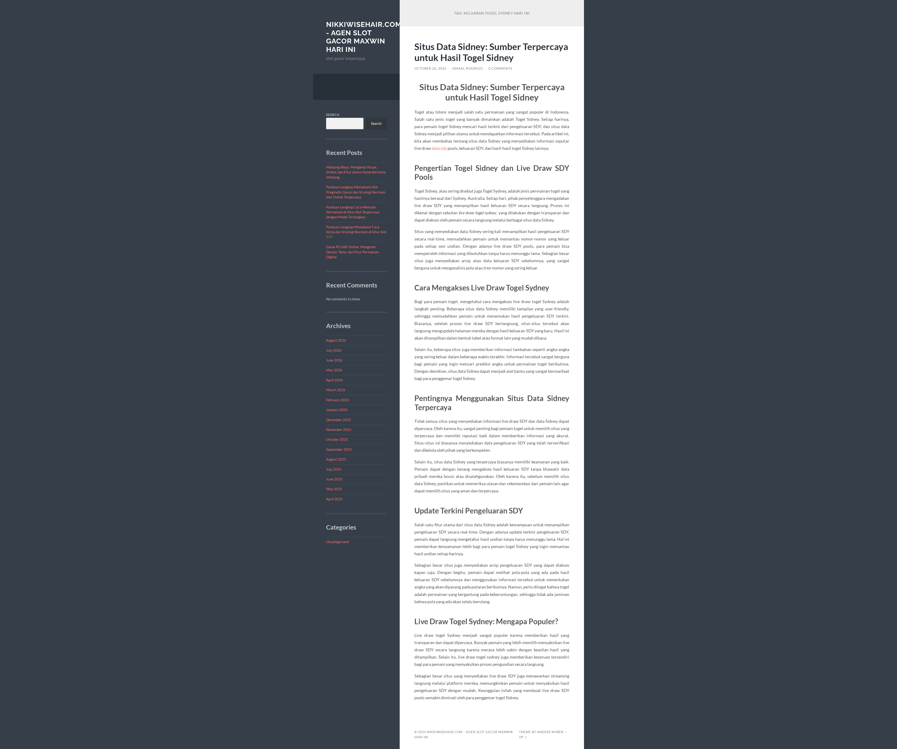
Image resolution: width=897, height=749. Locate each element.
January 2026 (337, 410)
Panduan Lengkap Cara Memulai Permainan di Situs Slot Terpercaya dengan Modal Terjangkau (352, 212)
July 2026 (334, 350)
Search (332, 115)
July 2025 (334, 469)
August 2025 (336, 459)
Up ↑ (523, 737)
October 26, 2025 (430, 68)
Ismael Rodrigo (467, 68)
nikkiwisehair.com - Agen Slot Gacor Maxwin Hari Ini (364, 37)
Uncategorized (337, 542)
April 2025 (334, 499)
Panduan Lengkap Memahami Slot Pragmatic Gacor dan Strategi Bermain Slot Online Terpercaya (355, 192)
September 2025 (339, 449)
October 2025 (337, 439)
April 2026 (334, 380)
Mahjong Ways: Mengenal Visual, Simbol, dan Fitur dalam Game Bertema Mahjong (356, 172)
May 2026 (334, 370)
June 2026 (334, 360)
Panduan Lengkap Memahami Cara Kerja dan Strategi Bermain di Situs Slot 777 (356, 232)
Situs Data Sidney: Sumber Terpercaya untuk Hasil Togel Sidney (491, 52)
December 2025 (338, 420)
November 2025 (338, 429)
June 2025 (334, 479)
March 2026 (335, 390)
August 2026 (336, 340)
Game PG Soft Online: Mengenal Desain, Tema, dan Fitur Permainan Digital (352, 252)
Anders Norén (550, 732)
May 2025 (334, 489)
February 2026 (337, 400)
